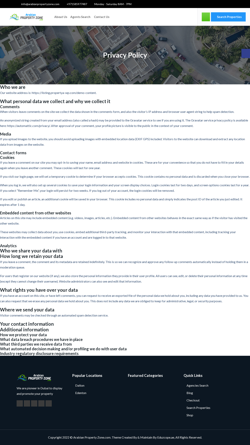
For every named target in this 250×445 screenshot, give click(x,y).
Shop (190, 415)
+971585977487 (76, 4)
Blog (190, 393)
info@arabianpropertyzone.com (40, 4)
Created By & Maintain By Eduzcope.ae (148, 437)
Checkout (193, 400)
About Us (60, 17)
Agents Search (80, 17)
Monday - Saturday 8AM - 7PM (112, 4)
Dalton (79, 385)
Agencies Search (197, 385)
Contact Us (101, 17)
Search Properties (229, 17)
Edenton (80, 393)
